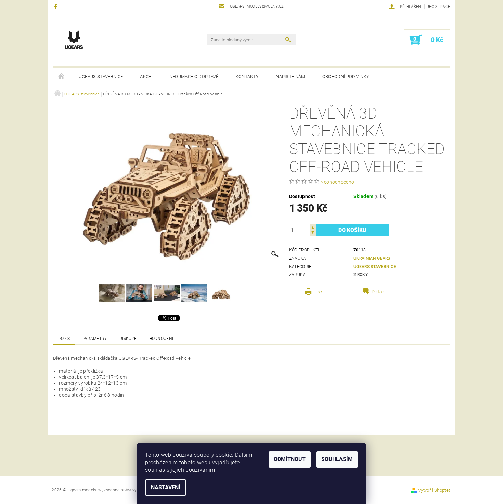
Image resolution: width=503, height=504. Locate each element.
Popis (64, 338)
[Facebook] (56, 6)
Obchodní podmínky (345, 76)
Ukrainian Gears (371, 258)
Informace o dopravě (193, 76)
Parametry (94, 338)
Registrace (438, 6)
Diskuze (128, 338)
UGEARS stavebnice (101, 76)
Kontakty (247, 76)
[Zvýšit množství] (313, 227)
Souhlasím (337, 459)
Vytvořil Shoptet (434, 490)
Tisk (318, 291)
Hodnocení (161, 338)
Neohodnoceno (337, 182)
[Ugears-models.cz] (74, 40)
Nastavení (165, 487)
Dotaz (378, 291)
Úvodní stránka (61, 77)
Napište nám (290, 76)
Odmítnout (290, 459)
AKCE (145, 76)
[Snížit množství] (313, 233)
